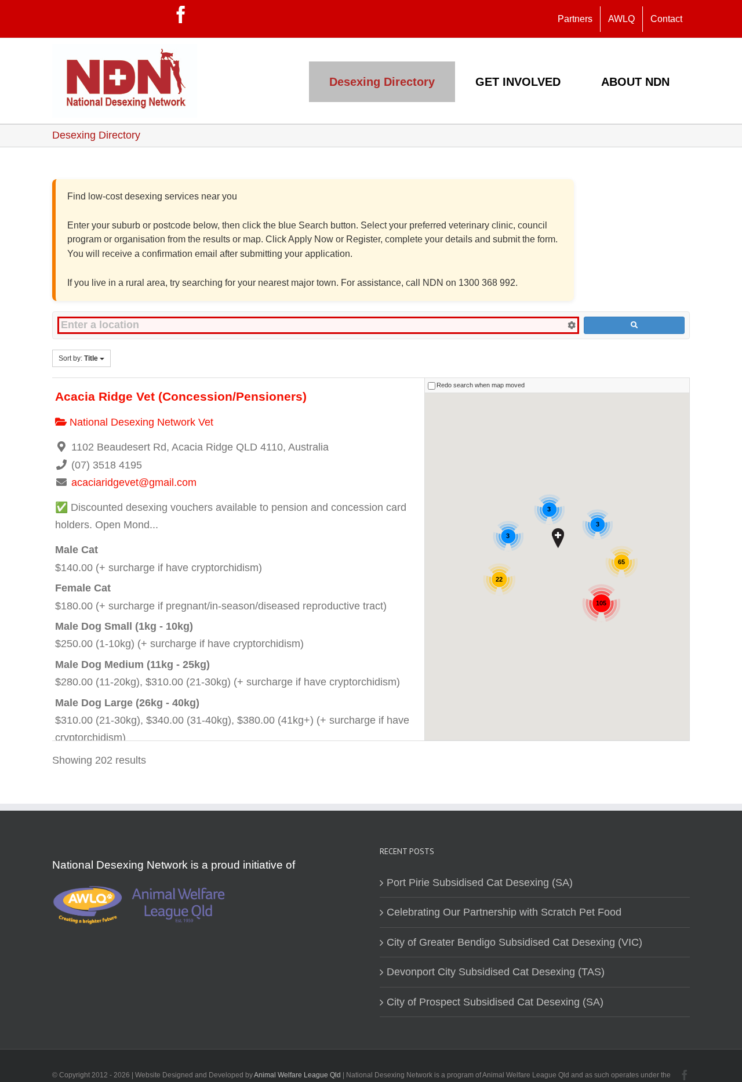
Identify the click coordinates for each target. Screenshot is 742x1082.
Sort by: (78, 358)
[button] (558, 538)
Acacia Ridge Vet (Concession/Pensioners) (181, 396)
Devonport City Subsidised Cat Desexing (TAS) (496, 972)
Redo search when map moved (481, 385)
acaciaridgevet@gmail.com (134, 482)
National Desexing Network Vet (140, 422)
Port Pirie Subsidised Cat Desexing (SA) (480, 882)
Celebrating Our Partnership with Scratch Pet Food (504, 912)
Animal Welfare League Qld (297, 1075)
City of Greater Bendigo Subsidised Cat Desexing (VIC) (514, 942)
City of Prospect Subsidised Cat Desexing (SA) (495, 1002)
